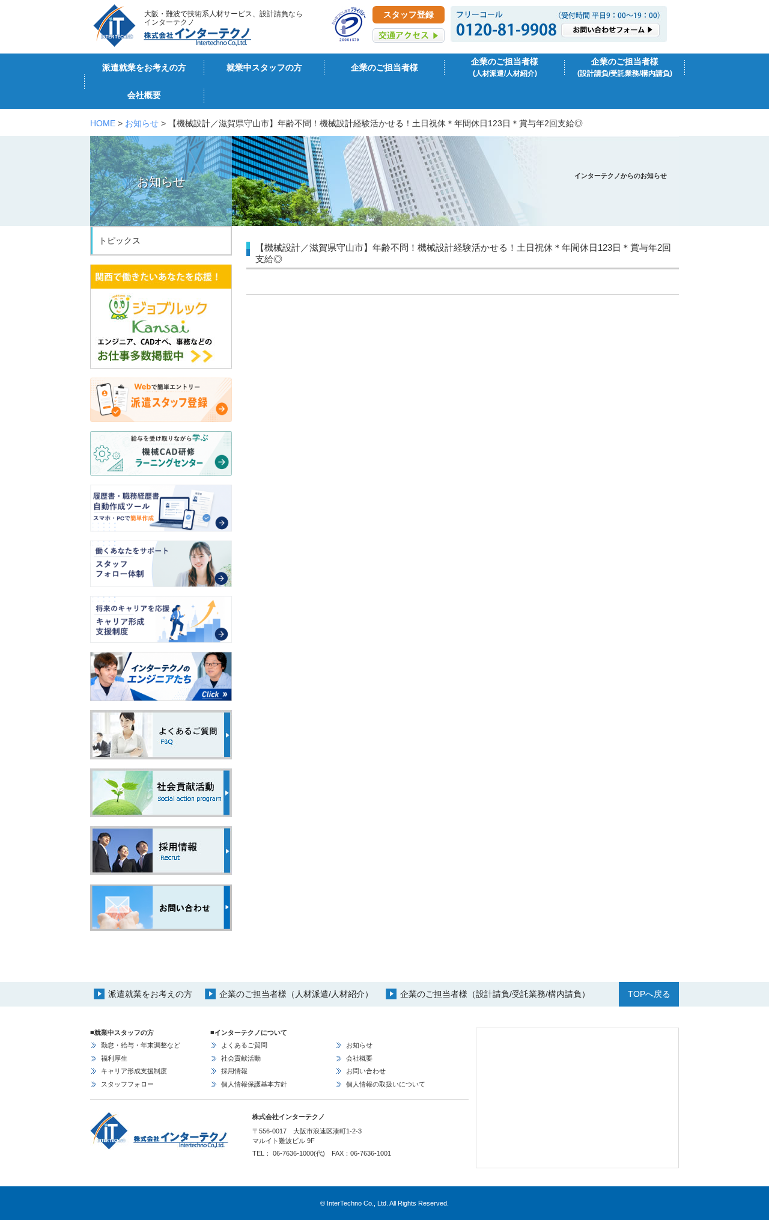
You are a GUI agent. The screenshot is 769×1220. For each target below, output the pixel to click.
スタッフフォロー (127, 1084)
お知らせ (142, 123)
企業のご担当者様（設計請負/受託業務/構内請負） (495, 994)
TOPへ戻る (649, 994)
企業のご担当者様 (384, 67)
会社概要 (144, 95)
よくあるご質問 (244, 1045)
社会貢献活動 (241, 1058)
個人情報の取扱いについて (385, 1084)
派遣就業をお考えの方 (144, 67)
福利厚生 (114, 1058)
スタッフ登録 (408, 14)
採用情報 (234, 1070)
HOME (102, 123)
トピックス (120, 240)
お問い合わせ (366, 1070)
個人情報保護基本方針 (254, 1084)
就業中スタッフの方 (264, 67)
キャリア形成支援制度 (134, 1070)
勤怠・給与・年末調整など (140, 1045)
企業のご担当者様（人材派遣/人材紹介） (296, 994)
